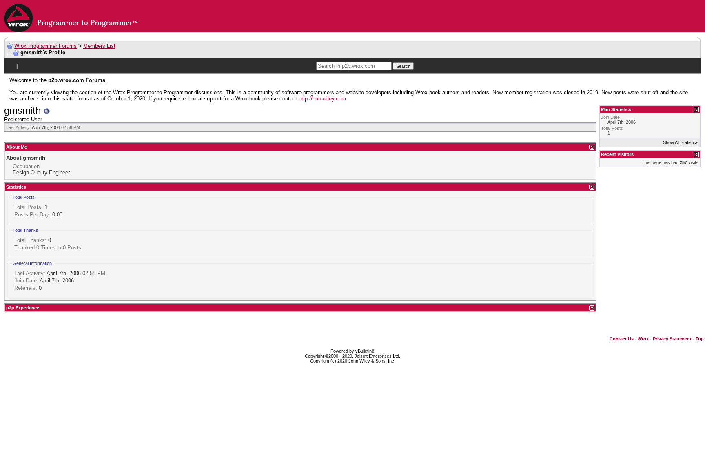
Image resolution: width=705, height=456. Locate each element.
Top (700, 338)
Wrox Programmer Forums (45, 46)
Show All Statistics (680, 142)
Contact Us (622, 338)
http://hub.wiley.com (322, 99)
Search (403, 66)
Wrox (643, 338)
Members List (99, 46)
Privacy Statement (672, 338)
